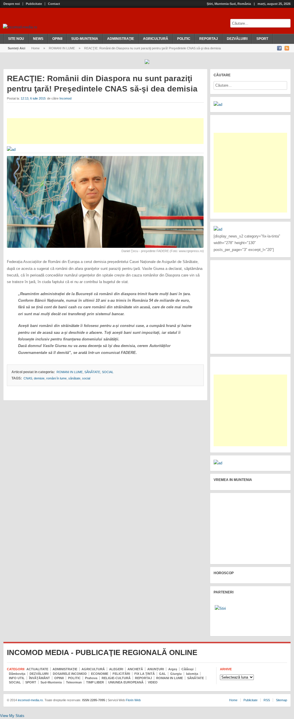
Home (35, 48)
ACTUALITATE (37, 669)
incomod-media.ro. (30, 700)
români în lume (56, 378)
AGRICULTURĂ (155, 39)
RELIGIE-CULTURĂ (116, 678)
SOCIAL (107, 372)
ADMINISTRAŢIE (120, 39)
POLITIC (183, 39)
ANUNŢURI (155, 669)
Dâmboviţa (17, 673)
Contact (54, 3)
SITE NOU (16, 39)
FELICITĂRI (121, 673)
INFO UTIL (17, 678)
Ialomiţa (192, 673)
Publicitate (34, 3)
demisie (39, 378)
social (86, 378)
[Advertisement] (105, 131)
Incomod (65, 98)
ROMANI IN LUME (62, 48)
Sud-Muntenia (51, 682)
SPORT (262, 39)
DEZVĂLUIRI (237, 39)
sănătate (74, 378)
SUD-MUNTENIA (84, 39)
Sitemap (281, 700)
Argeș (172, 669)
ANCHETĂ (135, 669)
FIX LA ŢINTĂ (144, 673)
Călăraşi (187, 669)
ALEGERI (116, 669)
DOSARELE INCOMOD (70, 673)
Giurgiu (176, 673)
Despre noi (11, 3)
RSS (267, 700)
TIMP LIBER (95, 682)
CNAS (28, 378)
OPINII (57, 39)
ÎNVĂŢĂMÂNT (39, 678)
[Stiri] (220, 608)
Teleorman (74, 682)
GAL (162, 673)
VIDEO (153, 682)
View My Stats (12, 716)
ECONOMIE (99, 673)
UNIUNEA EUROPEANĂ (126, 682)
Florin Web (133, 700)
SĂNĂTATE (92, 372)
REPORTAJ (208, 39)
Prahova (91, 678)
